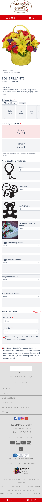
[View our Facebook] (15, 419)
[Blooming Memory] (21, 12)
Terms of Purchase (21, 494)
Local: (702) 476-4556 (21, 432)
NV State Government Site (30, 486)
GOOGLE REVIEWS (14, 463)
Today (22, 103)
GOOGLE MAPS (29, 463)
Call (11, 500)
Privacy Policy (6, 494)
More (4, 94)
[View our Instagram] (22, 419)
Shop (12, 17)
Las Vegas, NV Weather (10, 486)
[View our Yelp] (26, 419)
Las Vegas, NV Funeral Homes (15, 479)
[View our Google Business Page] (19, 419)
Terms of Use (36, 494)
